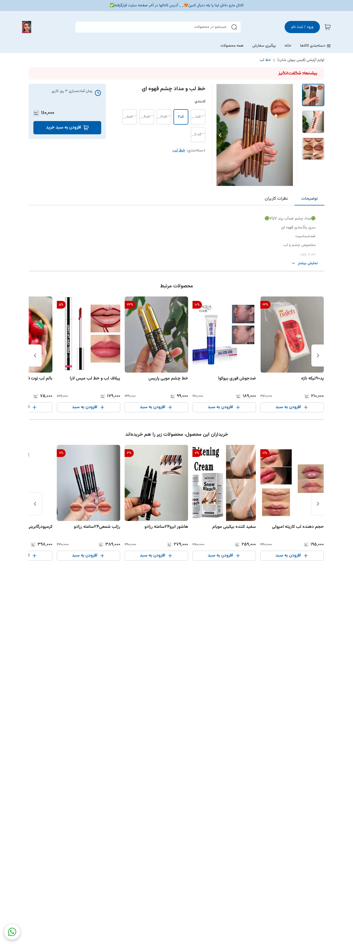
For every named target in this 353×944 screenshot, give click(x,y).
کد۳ (164, 117)
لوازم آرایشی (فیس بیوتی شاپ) (300, 60)
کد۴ (147, 117)
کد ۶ (197, 135)
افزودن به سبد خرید (63, 127)
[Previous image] (220, 135)
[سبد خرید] (327, 27)
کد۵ (130, 117)
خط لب (265, 60)
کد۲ (181, 117)
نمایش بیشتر (308, 263)
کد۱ (198, 117)
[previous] (318, 355)
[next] (35, 355)
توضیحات (309, 198)
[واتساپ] (12, 932)
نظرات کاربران (276, 198)
